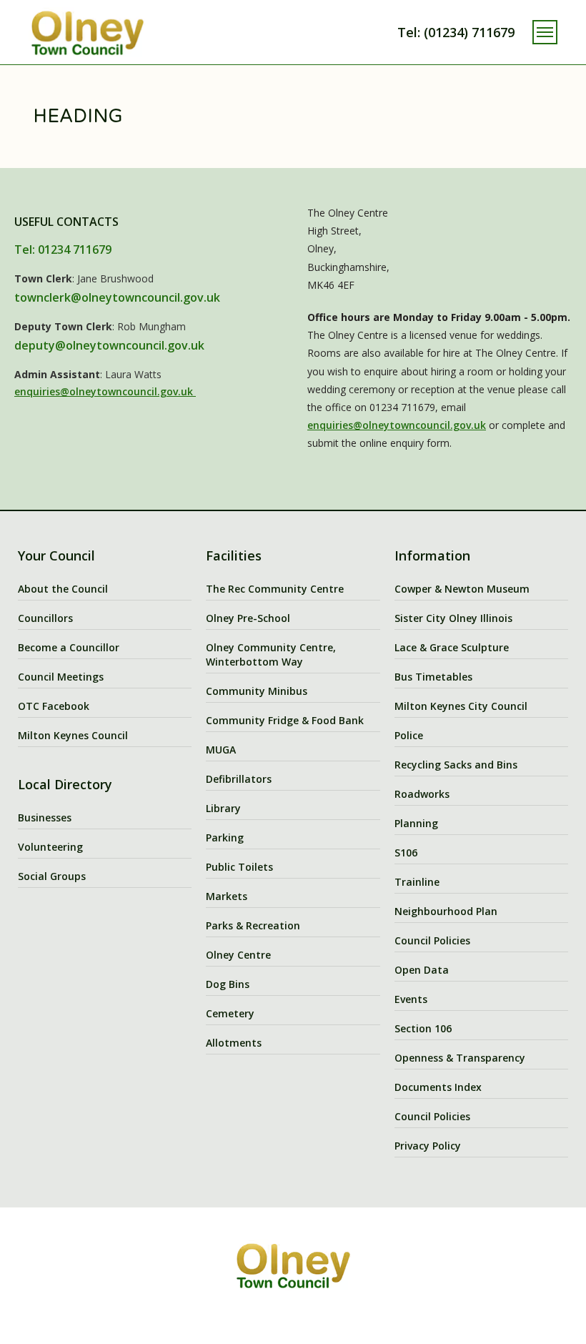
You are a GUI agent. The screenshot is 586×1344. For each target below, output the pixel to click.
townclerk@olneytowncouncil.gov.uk (117, 297)
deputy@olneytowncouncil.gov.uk (109, 345)
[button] (544, 32)
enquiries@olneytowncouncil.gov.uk (105, 391)
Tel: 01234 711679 (62, 249)
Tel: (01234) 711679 (456, 32)
